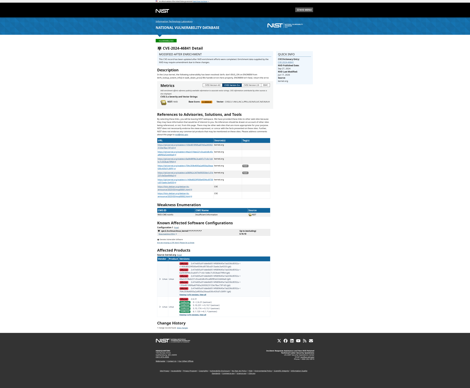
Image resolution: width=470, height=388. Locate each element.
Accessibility (176, 371)
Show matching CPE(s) (167, 234)
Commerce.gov (228, 373)
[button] (304, 9)
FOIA (251, 371)
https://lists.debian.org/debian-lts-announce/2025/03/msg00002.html (174, 195)
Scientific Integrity (281, 371)
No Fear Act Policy (239, 371)
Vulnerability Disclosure (220, 371)
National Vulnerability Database (187, 27)
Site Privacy (164, 371)
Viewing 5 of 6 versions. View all (192, 295)
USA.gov (251, 373)
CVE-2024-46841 (286, 62)
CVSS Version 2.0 (251, 85)
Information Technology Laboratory (174, 21)
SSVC (265, 85)
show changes (182, 328)
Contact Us (171, 361)
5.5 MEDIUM (206, 102)
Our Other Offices (185, 361)
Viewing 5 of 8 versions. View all (192, 315)
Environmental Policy (263, 371)
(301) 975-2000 (162, 357)
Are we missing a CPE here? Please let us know (175, 243)
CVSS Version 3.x (232, 85)
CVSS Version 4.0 (212, 85)
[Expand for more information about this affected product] (160, 279)
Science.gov (241, 373)
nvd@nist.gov (181, 134)
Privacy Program (190, 371)
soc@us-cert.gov (307, 357)
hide (176, 228)
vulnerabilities (166, 40)
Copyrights (203, 371)
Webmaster (160, 361)
